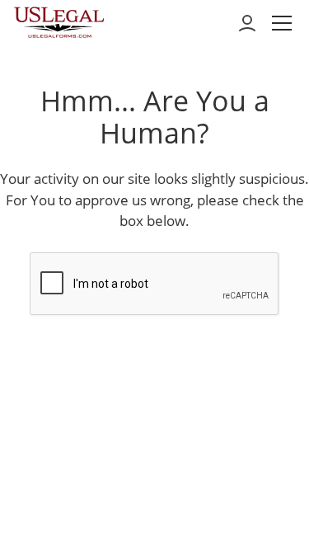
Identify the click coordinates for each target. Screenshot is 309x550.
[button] (282, 23)
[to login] (247, 23)
